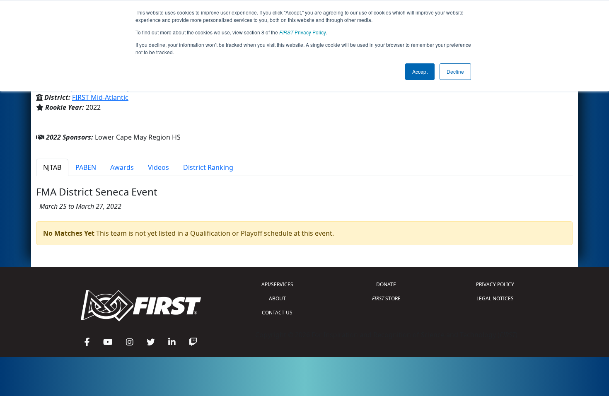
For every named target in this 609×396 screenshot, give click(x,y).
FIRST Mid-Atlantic (100, 97)
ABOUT (277, 298)
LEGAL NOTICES (495, 298)
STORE (386, 298)
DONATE (386, 284)
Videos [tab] (158, 167)
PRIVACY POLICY (495, 284)
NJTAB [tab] (52, 167)
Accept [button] (420, 71)
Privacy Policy (302, 32)
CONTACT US (277, 312)
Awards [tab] (122, 167)
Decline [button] (455, 71)
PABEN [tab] (85, 167)
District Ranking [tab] (208, 167)
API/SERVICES (277, 284)
